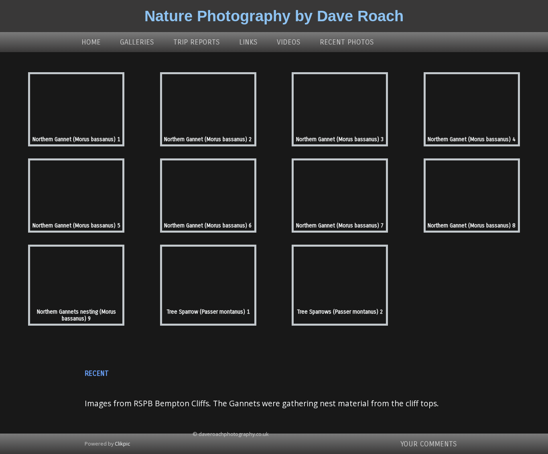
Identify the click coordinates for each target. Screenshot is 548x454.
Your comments (428, 444)
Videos (288, 42)
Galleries (137, 42)
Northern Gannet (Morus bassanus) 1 (76, 139)
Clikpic (122, 443)
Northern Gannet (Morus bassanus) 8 (472, 225)
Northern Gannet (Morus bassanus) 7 (340, 225)
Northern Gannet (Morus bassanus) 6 (208, 225)
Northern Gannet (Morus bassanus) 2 (208, 139)
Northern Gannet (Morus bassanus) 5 (76, 225)
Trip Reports (196, 42)
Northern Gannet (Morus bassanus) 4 (472, 139)
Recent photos (347, 42)
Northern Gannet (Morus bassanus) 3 (340, 139)
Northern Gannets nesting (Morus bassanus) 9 (76, 315)
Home (91, 42)
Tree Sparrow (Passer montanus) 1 (208, 311)
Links (248, 42)
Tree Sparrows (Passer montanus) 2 (340, 311)
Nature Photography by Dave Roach (274, 15)
